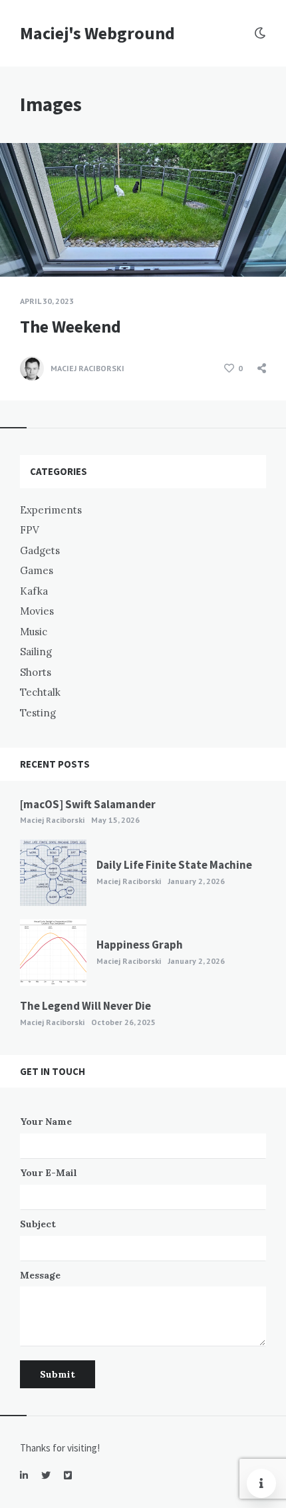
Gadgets (40, 550)
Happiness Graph (139, 944)
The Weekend (70, 326)
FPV (29, 530)
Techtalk (40, 692)
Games (36, 570)
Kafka (34, 591)
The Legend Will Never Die (85, 1005)
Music (33, 631)
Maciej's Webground (97, 33)
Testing (38, 712)
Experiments (51, 510)
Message (40, 1275)
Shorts (35, 672)
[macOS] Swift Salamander (88, 804)
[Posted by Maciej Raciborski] (32, 368)
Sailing (36, 651)
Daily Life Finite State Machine (174, 864)
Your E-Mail (48, 1173)
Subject (38, 1224)
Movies (37, 611)
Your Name (46, 1122)
